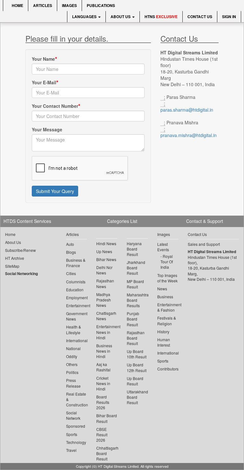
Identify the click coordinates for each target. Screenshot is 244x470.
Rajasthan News (105, 283)
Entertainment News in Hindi (106, 332)
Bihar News (106, 259)
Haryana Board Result (134, 249)
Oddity (71, 356)
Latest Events (163, 246)
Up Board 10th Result (136, 354)
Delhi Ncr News (104, 270)
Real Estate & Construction (76, 399)
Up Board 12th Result (136, 367)
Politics (72, 372)
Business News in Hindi (104, 351)
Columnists (75, 281)
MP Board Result (135, 284)
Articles (42, 5)
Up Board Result (135, 381)
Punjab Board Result (133, 319)
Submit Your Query (55, 191)
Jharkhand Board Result (136, 267)
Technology (76, 442)
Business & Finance (75, 262)
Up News (104, 251)
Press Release (73, 382)
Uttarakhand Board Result (137, 397)
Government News (76, 316)
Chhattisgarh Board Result (106, 453)
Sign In (229, 16)
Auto (70, 244)
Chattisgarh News (106, 315)
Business (165, 296)
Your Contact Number (55, 106)
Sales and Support (204, 244)
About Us (121, 16)
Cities (71, 273)
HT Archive (14, 258)
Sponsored (75, 426)
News (162, 288)
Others (72, 364)
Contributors (167, 368)
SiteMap (12, 266)
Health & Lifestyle (73, 329)
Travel (71, 450)
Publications (101, 5)
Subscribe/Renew (20, 250)
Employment (76, 297)
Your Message (47, 129)
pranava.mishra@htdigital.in (188, 135)
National (73, 348)
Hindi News (106, 243)
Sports (71, 434)
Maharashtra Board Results (137, 300)
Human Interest (163, 342)
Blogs (71, 252)
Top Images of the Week (167, 278)
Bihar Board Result (106, 418)
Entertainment (76, 305)
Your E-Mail (44, 82)
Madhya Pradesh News (103, 300)
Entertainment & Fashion (167, 307)
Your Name (43, 59)
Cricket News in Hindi (103, 383)
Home (17, 5)
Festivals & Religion (166, 320)
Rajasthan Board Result (136, 338)
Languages (85, 16)
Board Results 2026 (102, 402)
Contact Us (199, 16)
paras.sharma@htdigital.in (186, 110)
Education (75, 289)
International (76, 340)
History (163, 331)
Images (69, 5)
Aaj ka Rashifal (103, 367)
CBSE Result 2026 (101, 434)
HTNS (161, 16)
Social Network (73, 415)
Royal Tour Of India (166, 261)
